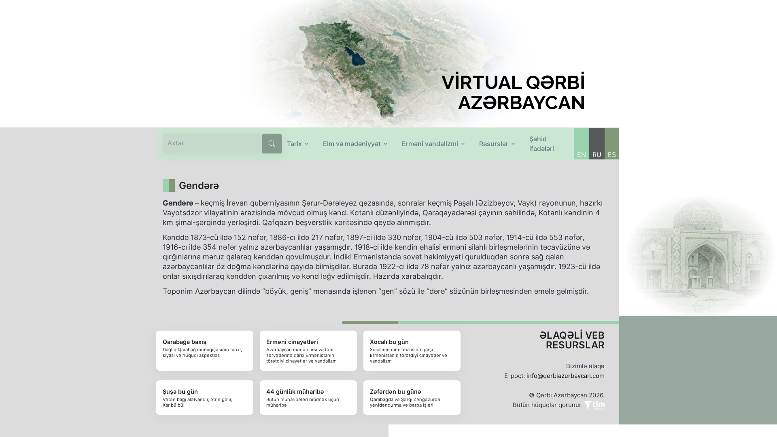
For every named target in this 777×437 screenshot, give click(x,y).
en (581, 155)
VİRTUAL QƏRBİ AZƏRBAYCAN (513, 92)
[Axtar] (272, 144)
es (612, 155)
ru (596, 155)
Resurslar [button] (493, 144)
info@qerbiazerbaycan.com (565, 376)
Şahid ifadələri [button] (541, 144)
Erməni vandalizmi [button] (430, 144)
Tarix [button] (294, 144)
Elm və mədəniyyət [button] (352, 144)
